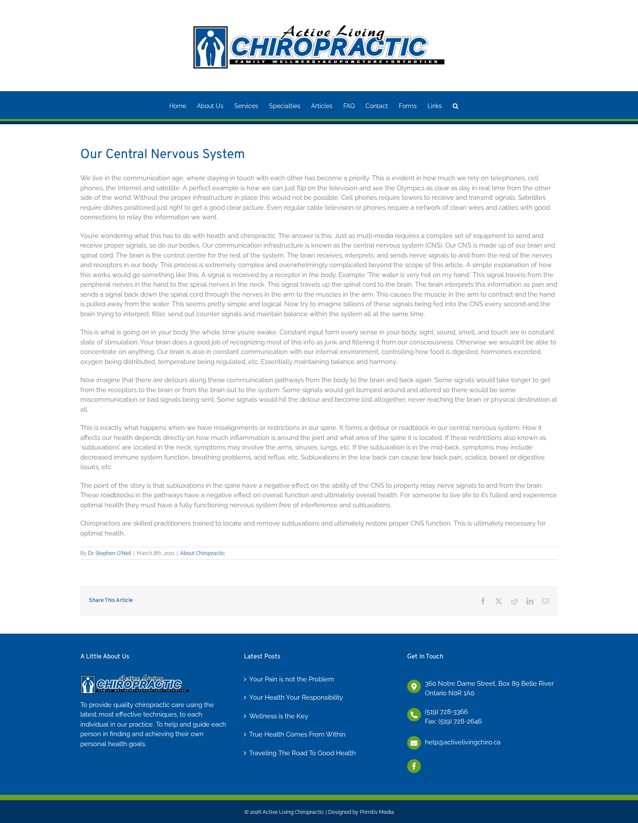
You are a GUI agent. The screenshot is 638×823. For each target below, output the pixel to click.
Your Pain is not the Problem (291, 679)
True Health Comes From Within (297, 734)
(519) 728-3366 (446, 712)
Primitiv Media (377, 812)
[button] (455, 105)
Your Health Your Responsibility (296, 697)
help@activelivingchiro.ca (462, 742)
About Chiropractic (202, 553)
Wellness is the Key (278, 716)
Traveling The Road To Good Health (302, 753)
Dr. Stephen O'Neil (109, 553)
